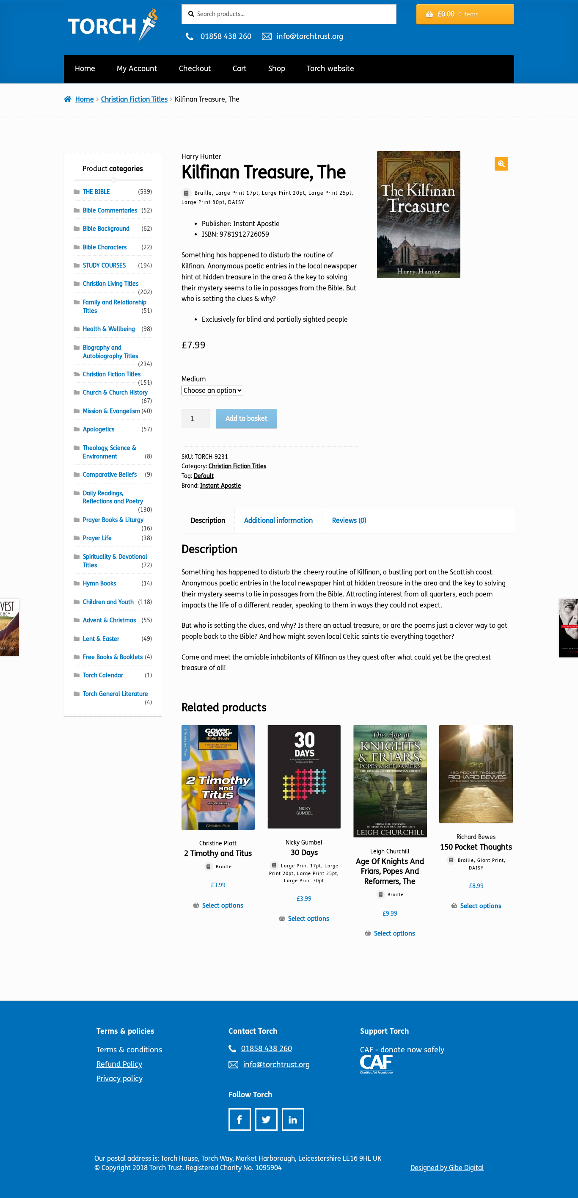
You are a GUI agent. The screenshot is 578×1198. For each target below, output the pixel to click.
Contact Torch (253, 1031)
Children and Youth (108, 602)
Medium (194, 379)
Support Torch (384, 1031)
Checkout (195, 68)
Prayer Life (97, 538)
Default (204, 476)
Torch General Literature (115, 694)
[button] (501, 164)
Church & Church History (115, 392)
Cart (240, 68)
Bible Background (106, 228)
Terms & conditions (129, 1049)
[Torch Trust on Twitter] (266, 1119)
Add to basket (246, 418)
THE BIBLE (96, 192)
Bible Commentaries (110, 210)
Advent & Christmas (109, 620)
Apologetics (98, 429)
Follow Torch (250, 1094)
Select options (222, 905)
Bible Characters (105, 247)
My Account (137, 68)
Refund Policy (119, 1064)
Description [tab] (208, 520)
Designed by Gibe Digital (447, 1168)
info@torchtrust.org (309, 36)
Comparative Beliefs (110, 474)
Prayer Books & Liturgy (113, 520)
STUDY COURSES (104, 265)
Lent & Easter (101, 639)
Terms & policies (125, 1031)
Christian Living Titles (110, 283)
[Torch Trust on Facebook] (239, 1119)
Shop (276, 68)
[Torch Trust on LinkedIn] (293, 1119)
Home (85, 68)
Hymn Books (99, 583)
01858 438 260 (225, 36)
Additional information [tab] (278, 520)
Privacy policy (119, 1078)
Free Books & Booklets (113, 657)
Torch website (330, 68)
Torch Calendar (103, 675)
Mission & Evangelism (111, 411)
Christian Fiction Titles (134, 99)
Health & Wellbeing (109, 329)
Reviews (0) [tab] (349, 520)
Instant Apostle (220, 485)
